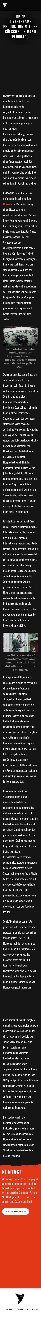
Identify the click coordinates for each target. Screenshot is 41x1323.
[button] (36, 5)
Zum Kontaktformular (15, 1211)
